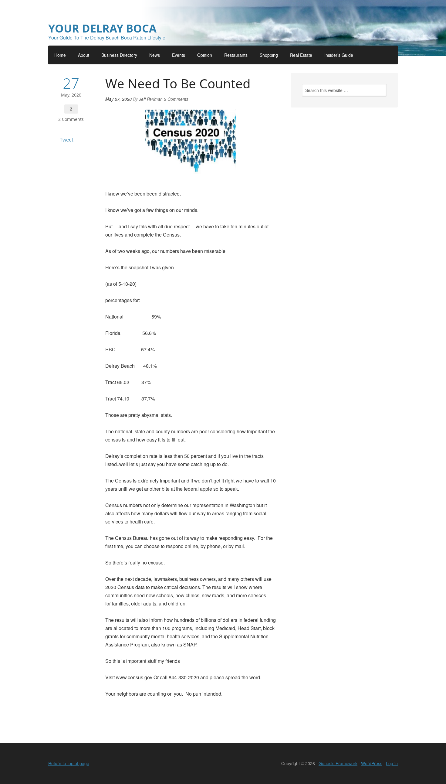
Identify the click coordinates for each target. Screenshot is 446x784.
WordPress (371, 763)
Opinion (204, 55)
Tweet (66, 139)
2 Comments (71, 119)
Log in (392, 763)
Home (60, 55)
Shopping (269, 55)
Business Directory (119, 55)
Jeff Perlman (151, 99)
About (83, 55)
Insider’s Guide (338, 55)
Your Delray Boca (102, 28)
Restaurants (236, 55)
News (154, 55)
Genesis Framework (338, 763)
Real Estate (301, 55)
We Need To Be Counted (178, 83)
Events (178, 55)
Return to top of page (68, 763)
